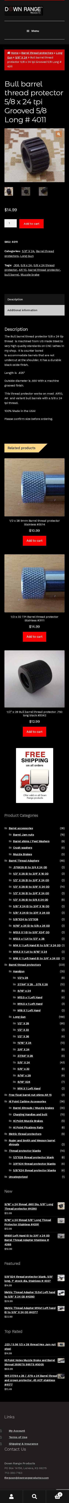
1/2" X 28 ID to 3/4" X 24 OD (31, 880)
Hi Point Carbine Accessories (27, 1101)
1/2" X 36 (23, 1036)
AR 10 (22, 270)
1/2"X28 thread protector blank (33, 1157)
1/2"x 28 (22, 977)
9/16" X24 (23, 1082)
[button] (59, 134)
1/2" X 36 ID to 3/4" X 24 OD (31, 893)
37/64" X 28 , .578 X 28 (32, 984)
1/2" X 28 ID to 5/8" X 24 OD (31, 886)
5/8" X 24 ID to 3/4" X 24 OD (31, 912)
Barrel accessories (21, 828)
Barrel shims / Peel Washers (31, 841)
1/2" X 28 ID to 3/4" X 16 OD (30, 873)
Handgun (18, 971)
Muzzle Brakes (22, 854)
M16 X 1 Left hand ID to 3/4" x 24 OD (36, 958)
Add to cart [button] (34, 540)
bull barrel (11, 274)
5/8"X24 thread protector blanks (34, 1170)
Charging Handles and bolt (30, 1114)
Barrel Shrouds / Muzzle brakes (33, 1108)
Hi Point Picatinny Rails (28, 1127)
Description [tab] (15, 299)
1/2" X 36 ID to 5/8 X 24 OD (30, 899)
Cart (53, 1493)
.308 (16, 265)
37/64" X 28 (25, 1056)
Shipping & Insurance (23, 1443)
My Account (17, 1430)
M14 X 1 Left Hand (28, 1088)
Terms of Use (18, 1437)
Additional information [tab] (22, 310)
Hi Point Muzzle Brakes (28, 1121)
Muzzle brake (30, 274)
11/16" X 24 (24, 1043)
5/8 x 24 (26, 265)
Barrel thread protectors (37, 53)
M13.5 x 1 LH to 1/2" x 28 (28, 938)
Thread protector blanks (25, 1150)
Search (34, 1496)
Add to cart (31, 223)
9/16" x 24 (24, 990)
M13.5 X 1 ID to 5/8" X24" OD (31, 932)
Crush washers (22, 847)
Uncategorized (18, 1176)
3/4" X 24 (23, 1049)
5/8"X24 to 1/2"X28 (25, 919)
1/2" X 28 (23, 1023)
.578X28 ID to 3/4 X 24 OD (30, 867)
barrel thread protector (44, 270)
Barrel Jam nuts (23, 834)
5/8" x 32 (23, 1069)
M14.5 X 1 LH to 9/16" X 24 (30, 951)
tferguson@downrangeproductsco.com (26, 1477)
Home (14, 53)
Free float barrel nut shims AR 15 (30, 1095)
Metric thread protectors (25, 1134)
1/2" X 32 (23, 1030)
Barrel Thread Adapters (24, 860)
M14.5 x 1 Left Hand (29, 1003)
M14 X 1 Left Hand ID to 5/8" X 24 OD (37, 945)
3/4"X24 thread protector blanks (34, 1163)
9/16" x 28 (24, 1075)
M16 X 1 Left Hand (28, 1010)
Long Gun (26, 256)
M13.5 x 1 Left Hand (29, 997)
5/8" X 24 (21, 57)
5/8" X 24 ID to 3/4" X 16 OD (31, 906)
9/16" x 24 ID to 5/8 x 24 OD (31, 925)
